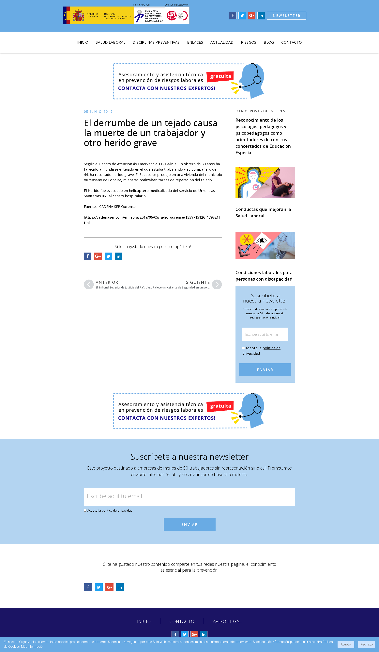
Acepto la (109, 510)
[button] (286, 16)
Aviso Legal (227, 621)
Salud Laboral (110, 42)
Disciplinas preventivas (156, 42)
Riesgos (248, 42)
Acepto (346, 644)
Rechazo (366, 644)
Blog (269, 42)
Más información (32, 646)
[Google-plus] (251, 15)
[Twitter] (242, 15)
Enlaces (195, 42)
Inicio (82, 42)
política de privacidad (117, 510)
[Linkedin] (261, 15)
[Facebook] (232, 15)
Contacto (291, 42)
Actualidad (222, 42)
